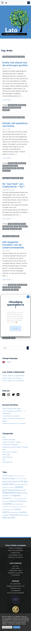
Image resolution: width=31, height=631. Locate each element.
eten (10, 224)
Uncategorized (7, 462)
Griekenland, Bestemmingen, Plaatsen (13, 56)
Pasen (10, 506)
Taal (21, 178)
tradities (10, 287)
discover (16, 481)
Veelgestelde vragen (15, 570)
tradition (6, 512)
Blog (3, 437)
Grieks (23, 224)
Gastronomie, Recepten (10, 444)
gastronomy (12, 487)
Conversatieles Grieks (15, 555)
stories (4, 509)
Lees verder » (7, 100)
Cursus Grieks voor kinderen (11, 378)
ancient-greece (8, 476)
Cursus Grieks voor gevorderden (13, 375)
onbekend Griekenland (14, 107)
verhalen (5, 515)
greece (19, 487)
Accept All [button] (16, 627)
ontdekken (6, 110)
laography (16, 495)
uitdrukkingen (14, 512)
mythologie (23, 498)
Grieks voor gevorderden (15, 550)
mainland (6, 498)
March (12, 498)
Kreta (4, 107)
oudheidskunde (5, 506)
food (26, 484)
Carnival (17, 478)
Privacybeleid (15, 575)
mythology (5, 501)
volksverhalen (23, 515)
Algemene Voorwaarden (15, 573)
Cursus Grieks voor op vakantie (13, 380)
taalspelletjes (10, 509)
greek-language (9, 490)
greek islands (21, 490)
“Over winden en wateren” (11, 416)
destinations (7, 481)
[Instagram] (8, 394)
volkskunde (6, 289)
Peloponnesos (23, 226)
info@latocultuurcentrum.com (15, 586)
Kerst (4, 449)
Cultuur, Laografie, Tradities (11, 178)
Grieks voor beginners (15, 548)
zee (20, 229)
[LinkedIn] (17, 394)
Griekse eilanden (7, 165)
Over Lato (15, 566)
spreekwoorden (23, 506)
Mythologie (6, 454)
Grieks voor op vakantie (15, 557)
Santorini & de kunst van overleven (14, 423)
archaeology (17, 475)
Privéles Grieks (15, 552)
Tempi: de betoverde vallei (11, 408)
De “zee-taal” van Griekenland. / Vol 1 (13, 185)
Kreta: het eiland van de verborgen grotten (15, 64)
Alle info (15, 328)
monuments (16, 498)
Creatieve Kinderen (8, 439)
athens (22, 475)
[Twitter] (13, 394)
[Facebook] (3, 394)
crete (24, 478)
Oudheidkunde (7, 457)
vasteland (6, 229)
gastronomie (5, 487)
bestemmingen (13, 105)
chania (21, 478)
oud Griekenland (18, 504)
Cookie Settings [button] (7, 627)
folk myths (21, 484)
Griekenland (22, 105)
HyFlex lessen (15, 568)
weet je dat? (6, 170)
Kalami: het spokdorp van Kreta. (15, 124)
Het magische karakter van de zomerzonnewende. (13, 244)
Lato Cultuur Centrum (9, 452)
